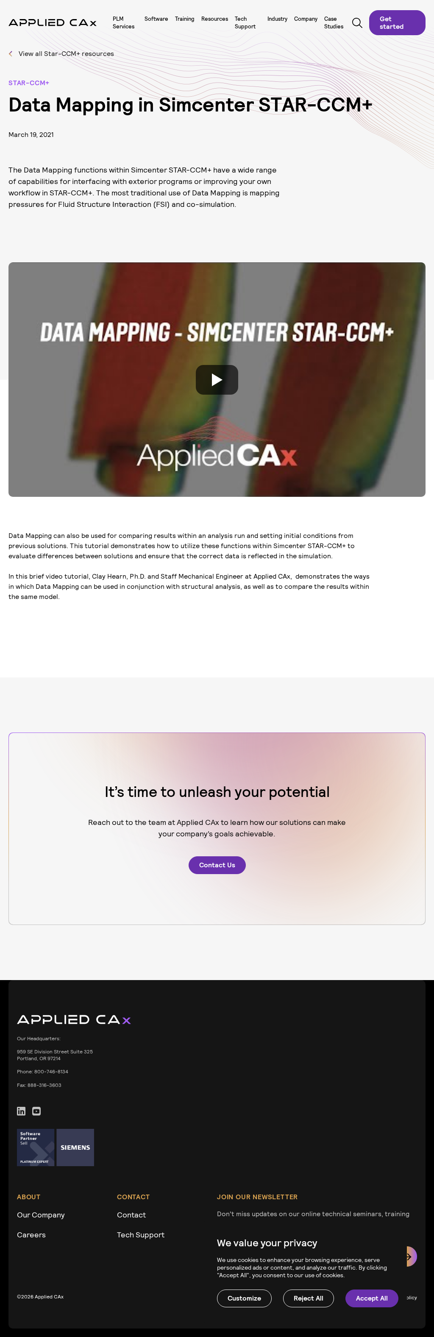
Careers (31, 1235)
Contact (131, 1215)
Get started (391, 22)
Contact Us (217, 865)
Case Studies (333, 22)
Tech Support (140, 1235)
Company (305, 18)
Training (185, 18)
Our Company (41, 1215)
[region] (305, 1272)
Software (156, 18)
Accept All (372, 1298)
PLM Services (123, 22)
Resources (214, 18)
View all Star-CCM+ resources (66, 53)
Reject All (308, 1298)
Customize (244, 1298)
